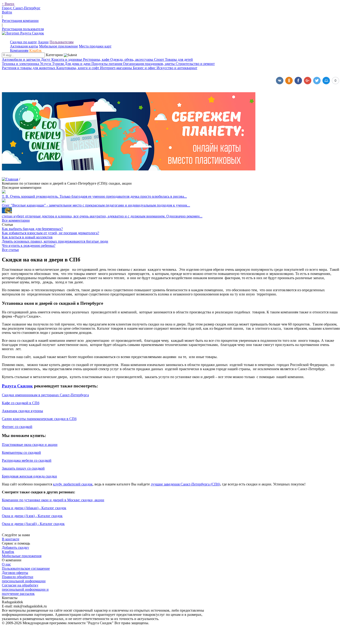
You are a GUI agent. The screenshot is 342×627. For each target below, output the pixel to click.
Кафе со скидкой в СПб (20, 403)
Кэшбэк (35, 50)
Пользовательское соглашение (26, 568)
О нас (6, 564)
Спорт (159, 59)
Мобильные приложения (21, 556)
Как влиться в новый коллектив (27, 237)
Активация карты (24, 46)
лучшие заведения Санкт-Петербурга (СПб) (185, 484)
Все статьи (10, 250)
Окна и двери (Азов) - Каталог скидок (32, 516)
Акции (43, 42)
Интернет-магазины (116, 68)
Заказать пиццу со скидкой (23, 468)
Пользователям (62, 42)
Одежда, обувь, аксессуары (132, 59)
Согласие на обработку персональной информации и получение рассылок (25, 589)
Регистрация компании (20, 21)
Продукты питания (107, 64)
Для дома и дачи (78, 64)
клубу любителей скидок (73, 484)
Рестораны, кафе (96, 59)
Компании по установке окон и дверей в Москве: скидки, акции (53, 500)
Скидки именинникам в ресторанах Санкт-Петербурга (45, 395)
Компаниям (19, 50)
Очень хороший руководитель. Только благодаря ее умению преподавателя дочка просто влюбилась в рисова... (94, 196)
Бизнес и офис (145, 68)
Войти (7, 12)
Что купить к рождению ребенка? (28, 245)
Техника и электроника (21, 64)
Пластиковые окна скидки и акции (29, 445)
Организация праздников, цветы (149, 64)
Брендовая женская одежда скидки (29, 476)
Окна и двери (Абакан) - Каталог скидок (34, 508)
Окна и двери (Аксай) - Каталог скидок (33, 524)
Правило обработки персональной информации (24, 579)
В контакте (10, 539)
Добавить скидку (15, 547)
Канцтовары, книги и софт (78, 68)
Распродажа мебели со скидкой (26, 460)
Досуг (46, 59)
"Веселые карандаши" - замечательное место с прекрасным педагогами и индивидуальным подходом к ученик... (96, 205)
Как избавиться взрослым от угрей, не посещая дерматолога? (50, 233)
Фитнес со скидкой (17, 427)
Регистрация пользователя (23, 29)
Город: (21, 8)
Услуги (46, 64)
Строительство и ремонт (195, 64)
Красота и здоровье (67, 59)
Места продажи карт (95, 46)
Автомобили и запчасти (21, 59)
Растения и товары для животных (29, 68)
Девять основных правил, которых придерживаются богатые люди (55, 241)
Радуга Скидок (17, 385)
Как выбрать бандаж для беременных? (32, 229)
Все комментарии (16, 220)
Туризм (58, 64)
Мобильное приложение (58, 46)
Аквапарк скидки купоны (22, 411)
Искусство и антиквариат (177, 68)
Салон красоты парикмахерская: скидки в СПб (39, 419)
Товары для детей (179, 59)
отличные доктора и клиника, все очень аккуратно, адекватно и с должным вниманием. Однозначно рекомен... (102, 216)
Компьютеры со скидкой (21, 452)
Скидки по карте (23, 42)
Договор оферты (15, 573)
